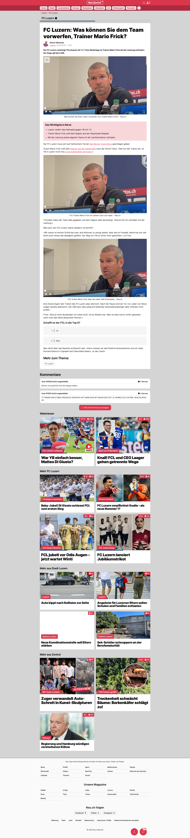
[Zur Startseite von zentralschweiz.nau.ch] (95, 2)
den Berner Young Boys (101, 144)
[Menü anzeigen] (148, 2)
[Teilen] (134, 831)
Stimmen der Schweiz (138, 771)
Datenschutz (89, 820)
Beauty (43, 798)
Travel (87, 794)
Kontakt (78, 820)
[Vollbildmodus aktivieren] (144, 112)
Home (44, 13)
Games (110, 771)
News (43, 767)
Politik (65, 767)
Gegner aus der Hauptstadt (83, 149)
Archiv (87, 775)
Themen (66, 775)
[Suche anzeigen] (144, 2)
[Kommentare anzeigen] (143, 831)
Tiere (65, 794)
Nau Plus (88, 771)
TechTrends (134, 794)
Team (63, 820)
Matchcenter (112, 767)
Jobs (70, 820)
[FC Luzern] (95, 18)
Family (132, 790)
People (132, 767)
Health (43, 790)
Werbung (54, 820)
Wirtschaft (45, 771)
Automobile (111, 794)
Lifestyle (44, 775)
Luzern (52, 45)
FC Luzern (53, 13)
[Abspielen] (46, 112)
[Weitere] (139, 8)
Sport (87, 767)
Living (65, 790)
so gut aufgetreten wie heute (78, 152)
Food (42, 794)
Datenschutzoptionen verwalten (126, 820)
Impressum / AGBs (104, 820)
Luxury (110, 790)
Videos (65, 771)
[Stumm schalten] (50, 112)
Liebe (87, 790)
